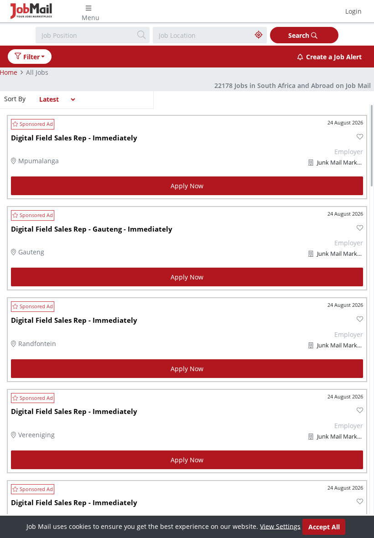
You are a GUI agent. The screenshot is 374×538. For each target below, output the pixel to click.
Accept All (324, 526)
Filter (31, 56)
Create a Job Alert (334, 56)
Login (353, 11)
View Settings (280, 526)
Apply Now (187, 185)
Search (299, 35)
